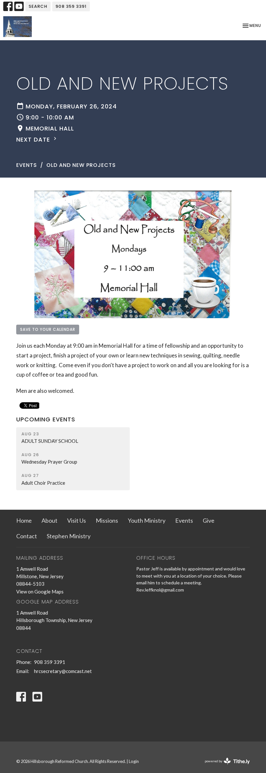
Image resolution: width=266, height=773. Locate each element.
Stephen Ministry (69, 536)
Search (38, 6)
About (49, 520)
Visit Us (76, 520)
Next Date (34, 139)
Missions (107, 520)
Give (208, 520)
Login (134, 761)
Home (24, 520)
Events (26, 165)
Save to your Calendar (47, 329)
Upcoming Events (45, 419)
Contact (26, 536)
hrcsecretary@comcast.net (63, 671)
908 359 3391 (71, 6)
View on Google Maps (40, 591)
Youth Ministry (146, 520)
